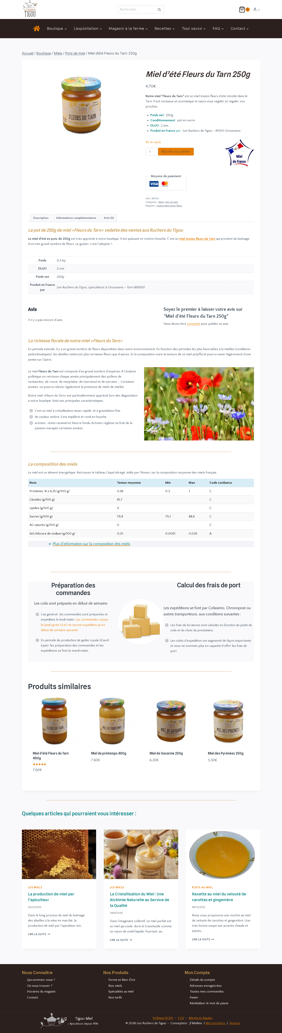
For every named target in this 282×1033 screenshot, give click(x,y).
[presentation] (59, 854)
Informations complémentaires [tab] (76, 218)
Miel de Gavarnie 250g (166, 753)
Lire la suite (39, 934)
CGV (181, 1018)
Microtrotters (216, 1023)
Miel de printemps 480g (108, 753)
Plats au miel (202, 887)
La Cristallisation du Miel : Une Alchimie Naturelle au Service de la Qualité (139, 900)
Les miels (35, 887)
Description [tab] (41, 218)
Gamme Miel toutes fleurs (169, 206)
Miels (161, 202)
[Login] (256, 9)
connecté (193, 324)
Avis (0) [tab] (109, 218)
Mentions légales (201, 1018)
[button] (258, 9)
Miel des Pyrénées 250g (225, 753)
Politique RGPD (163, 1018)
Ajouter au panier (176, 152)
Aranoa (234, 1023)
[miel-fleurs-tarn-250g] (82, 106)
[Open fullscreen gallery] (132, 143)
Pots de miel (171, 202)
